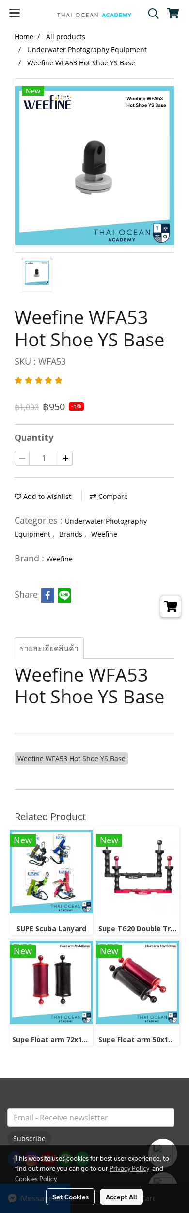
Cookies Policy (36, 1178)
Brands (71, 534)
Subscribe (29, 1138)
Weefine (104, 534)
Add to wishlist (46, 496)
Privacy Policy (129, 1168)
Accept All (121, 1196)
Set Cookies (70, 1196)
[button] (150, 13)
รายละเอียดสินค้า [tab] (49, 648)
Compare (112, 496)
